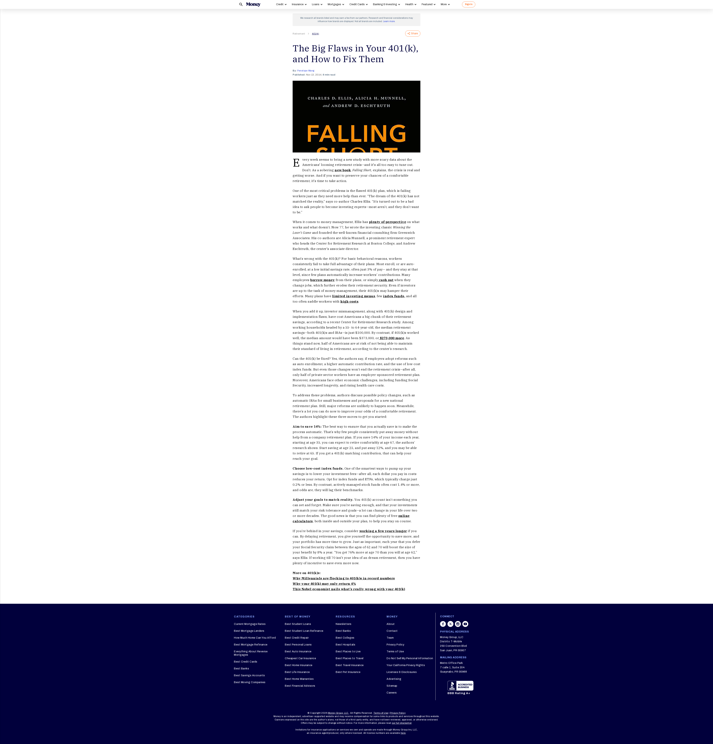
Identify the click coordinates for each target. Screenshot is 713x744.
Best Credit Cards (245, 661)
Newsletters (343, 624)
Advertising (394, 679)
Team (390, 637)
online (404, 516)
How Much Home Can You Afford (255, 637)
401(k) (315, 33)
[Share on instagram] (458, 624)
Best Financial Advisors (300, 685)
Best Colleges (345, 637)
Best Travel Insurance (350, 665)
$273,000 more (391, 338)
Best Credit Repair (297, 637)
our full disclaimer (402, 723)
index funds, (394, 296)
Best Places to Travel (350, 658)
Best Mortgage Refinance (251, 644)
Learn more (389, 21)
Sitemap (392, 685)
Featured (427, 4)
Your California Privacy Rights (406, 665)
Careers (392, 692)
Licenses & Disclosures (402, 672)
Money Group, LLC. (338, 713)
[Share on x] (450, 624)
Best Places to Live (348, 651)
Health (409, 4)
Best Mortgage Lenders (249, 631)
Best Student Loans (298, 624)
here (403, 733)
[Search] (241, 4)
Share (414, 33)
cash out (386, 280)
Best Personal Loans (298, 644)
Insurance (298, 4)
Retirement (299, 33)
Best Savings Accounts (249, 675)
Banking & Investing (385, 4)
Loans (315, 4)
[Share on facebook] (443, 624)
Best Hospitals (345, 644)
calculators (303, 521)
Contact (392, 631)
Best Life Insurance (297, 672)
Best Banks (241, 668)
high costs (349, 301)
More (444, 4)
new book (343, 170)
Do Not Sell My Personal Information (410, 658)
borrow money (322, 280)
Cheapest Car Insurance (300, 658)
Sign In (468, 4)
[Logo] (253, 4)
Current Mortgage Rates (250, 624)
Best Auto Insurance (298, 651)
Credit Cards (357, 4)
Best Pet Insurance (348, 672)
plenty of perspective (387, 222)
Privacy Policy (395, 644)
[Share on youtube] (465, 624)
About (391, 624)
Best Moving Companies (250, 682)
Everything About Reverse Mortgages (251, 653)
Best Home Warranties (299, 679)
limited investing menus (353, 296)
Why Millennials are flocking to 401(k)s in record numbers (344, 578)
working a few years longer (383, 531)
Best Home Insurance (298, 665)
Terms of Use (395, 651)
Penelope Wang (305, 70)
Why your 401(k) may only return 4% (324, 584)
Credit (280, 4)
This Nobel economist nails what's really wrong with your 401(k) (349, 589)
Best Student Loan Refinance (304, 631)
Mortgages (334, 4)
